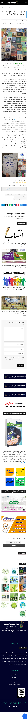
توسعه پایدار (25, 23)
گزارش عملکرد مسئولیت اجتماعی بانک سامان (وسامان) (15, 652)
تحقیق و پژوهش (5, 22)
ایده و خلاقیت (11, 22)
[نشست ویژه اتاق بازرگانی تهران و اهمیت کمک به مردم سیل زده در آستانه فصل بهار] (14, 256)
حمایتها (21, 23)
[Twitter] (16, 707)
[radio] (25, 182)
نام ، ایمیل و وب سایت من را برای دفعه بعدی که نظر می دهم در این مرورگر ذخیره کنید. (14, 359)
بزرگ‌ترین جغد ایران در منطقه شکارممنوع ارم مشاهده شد (14, 661)
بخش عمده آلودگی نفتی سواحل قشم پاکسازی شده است (14, 658)
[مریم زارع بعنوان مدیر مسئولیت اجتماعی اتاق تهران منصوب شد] (14, 234)
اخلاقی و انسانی (17, 22)
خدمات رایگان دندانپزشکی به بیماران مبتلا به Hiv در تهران (8, 215)
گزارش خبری (8, 23)
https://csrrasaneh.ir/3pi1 (12, 189)
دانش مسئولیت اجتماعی (11, 194)
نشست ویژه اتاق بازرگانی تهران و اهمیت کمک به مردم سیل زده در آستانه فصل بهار (14, 266)
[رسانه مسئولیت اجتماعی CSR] (13, 2)
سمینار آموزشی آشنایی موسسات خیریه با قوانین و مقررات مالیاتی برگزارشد (14, 312)
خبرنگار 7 (22, 20)
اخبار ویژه (21, 22)
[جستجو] (2, 2)
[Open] (24, 716)
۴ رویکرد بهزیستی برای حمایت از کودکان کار (17, 664)
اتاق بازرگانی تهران (22, 194)
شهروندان (17, 23)
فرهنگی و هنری (12, 23)
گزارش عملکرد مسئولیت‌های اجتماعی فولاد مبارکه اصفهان (14, 655)
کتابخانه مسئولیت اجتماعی (20, 197)
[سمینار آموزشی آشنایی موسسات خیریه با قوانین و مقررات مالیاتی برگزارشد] (14, 303)
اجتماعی (25, 22)
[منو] (26, 2)
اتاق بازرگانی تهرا (18, 119)
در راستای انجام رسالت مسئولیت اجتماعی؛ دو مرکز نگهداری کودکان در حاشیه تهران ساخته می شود (15, 289)
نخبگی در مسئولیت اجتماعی (20, 199)
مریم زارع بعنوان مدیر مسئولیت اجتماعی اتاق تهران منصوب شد (15, 243)
